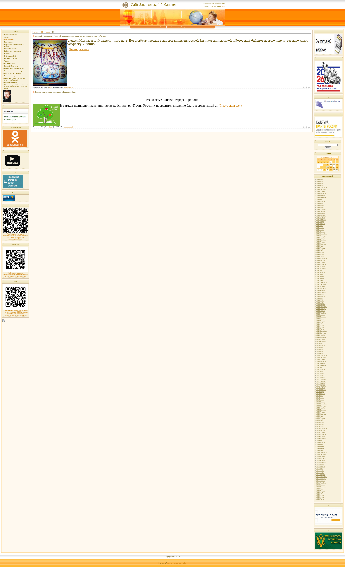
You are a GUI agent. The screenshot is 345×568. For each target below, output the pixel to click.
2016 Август (320, 256)
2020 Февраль (321, 341)
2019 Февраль (321, 317)
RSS (223, 6)
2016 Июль (320, 254)
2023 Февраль (321, 414)
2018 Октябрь (321, 309)
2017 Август (320, 280)
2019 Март (320, 319)
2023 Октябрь (321, 430)
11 (328, 165)
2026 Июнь (320, 495)
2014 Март (320, 199)
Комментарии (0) (68, 87)
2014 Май (319, 203)
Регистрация (175, 27)
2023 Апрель (320, 418)
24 (324, 170)
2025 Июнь (320, 471)
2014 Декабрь (321, 215)
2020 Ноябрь (320, 359)
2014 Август (320, 207)
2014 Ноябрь (320, 213)
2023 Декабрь (321, 434)
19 (331, 167)
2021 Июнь (320, 373)
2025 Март (320, 464)
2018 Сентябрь (321, 307)
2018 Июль (320, 303)
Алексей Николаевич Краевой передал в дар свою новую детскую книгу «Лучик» (70, 36)
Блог (168, 27)
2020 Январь (320, 339)
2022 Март (320, 392)
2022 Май (319, 396)
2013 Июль (320, 183)
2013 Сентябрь (321, 187)
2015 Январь (320, 217)
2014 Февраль (321, 197)
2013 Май (319, 179)
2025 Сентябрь (321, 477)
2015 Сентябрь (321, 234)
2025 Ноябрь (320, 481)
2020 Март (320, 343)
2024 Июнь (320, 446)
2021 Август (320, 377)
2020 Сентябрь (321, 355)
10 (324, 165)
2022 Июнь (320, 398)
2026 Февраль (321, 487)
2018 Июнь (320, 300)
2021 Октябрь (321, 381)
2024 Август (320, 450)
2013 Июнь (320, 181)
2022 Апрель (320, 394)
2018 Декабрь (321, 313)
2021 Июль (320, 375)
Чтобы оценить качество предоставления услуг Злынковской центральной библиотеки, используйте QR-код (15, 236)
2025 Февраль (321, 462)
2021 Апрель (320, 369)
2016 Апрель (320, 248)
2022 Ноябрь (320, 408)
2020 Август (320, 353)
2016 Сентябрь (321, 258)
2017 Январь (320, 266)
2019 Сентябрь (321, 331)
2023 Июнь (320, 422)
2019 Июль (320, 327)
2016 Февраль (321, 244)
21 (337, 167)
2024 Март (320, 440)
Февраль (47, 32)
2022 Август (320, 402)
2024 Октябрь (321, 454)
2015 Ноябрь (320, 238)
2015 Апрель (320, 224)
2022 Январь (320, 388)
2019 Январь (320, 315)
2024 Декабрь (321, 458)
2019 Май (319, 323)
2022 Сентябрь (321, 404)
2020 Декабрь (321, 361)
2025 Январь (320, 460)
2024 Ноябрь (320, 456)
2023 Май (319, 420)
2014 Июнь (320, 205)
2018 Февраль (321, 292)
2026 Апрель (320, 491)
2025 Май (319, 468)
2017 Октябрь (321, 284)
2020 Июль (320, 351)
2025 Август (320, 475)
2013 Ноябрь (320, 191)
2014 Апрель (320, 201)
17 (324, 167)
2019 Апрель (320, 321)
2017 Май (319, 274)
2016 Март (320, 246)
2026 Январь (320, 485)
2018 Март (320, 294)
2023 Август (320, 426)
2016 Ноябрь (320, 262)
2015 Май (319, 226)
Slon (50, 87)
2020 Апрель (320, 345)
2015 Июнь (320, 228)
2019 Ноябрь (320, 335)
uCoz (185, 563)
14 (337, 165)
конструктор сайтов (174, 563)
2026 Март (320, 489)
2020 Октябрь (321, 357)
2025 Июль (320, 473)
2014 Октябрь (321, 211)
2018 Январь (320, 290)
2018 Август (320, 305)
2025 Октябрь (321, 479)
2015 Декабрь (321, 240)
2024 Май (319, 444)
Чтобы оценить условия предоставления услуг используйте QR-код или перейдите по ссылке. (16, 274)
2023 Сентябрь (321, 428)
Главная (163, 27)
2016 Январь (320, 242)
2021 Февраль (321, 365)
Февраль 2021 (328, 157)
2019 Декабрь (321, 337)
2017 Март (320, 270)
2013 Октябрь (321, 189)
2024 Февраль (321, 438)
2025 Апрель (320, 466)
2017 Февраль (321, 268)
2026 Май (319, 493)
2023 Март (320, 416)
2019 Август (320, 329)
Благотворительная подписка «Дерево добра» (55, 92)
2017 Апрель (320, 272)
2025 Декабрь (321, 483)
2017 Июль (320, 278)
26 (331, 170)
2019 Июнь (320, 325)
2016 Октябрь (321, 260)
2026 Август (320, 499)
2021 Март (320, 367)
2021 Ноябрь (320, 383)
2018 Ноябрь (320, 311)
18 (328, 167)
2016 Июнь (320, 252)
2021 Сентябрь (321, 379)
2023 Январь (320, 412)
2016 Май (319, 250)
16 (321, 167)
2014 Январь (320, 195)
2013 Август (320, 185)
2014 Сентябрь (321, 209)
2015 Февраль (321, 220)
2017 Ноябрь (320, 286)
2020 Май (319, 347)
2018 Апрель (320, 296)
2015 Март (320, 222)
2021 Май (319, 371)
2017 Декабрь (321, 288)
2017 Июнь (320, 276)
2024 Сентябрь (321, 452)
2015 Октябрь (321, 236)
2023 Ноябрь (320, 432)
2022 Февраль (321, 390)
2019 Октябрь (321, 333)
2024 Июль (320, 448)
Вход (183, 27)
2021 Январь (320, 363)
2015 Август (320, 232)
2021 (41, 32)
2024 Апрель (320, 442)
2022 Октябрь (321, 406)
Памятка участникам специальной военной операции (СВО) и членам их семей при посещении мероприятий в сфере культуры (16, 313)
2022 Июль (320, 400)
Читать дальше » (79, 49)
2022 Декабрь (321, 410)
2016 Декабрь (321, 264)
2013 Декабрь (321, 193)
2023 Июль (320, 424)
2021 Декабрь (321, 385)
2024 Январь (320, 436)
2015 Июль (320, 230)
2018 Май (319, 298)
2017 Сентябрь (321, 282)
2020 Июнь (320, 349)
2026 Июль (320, 497)
